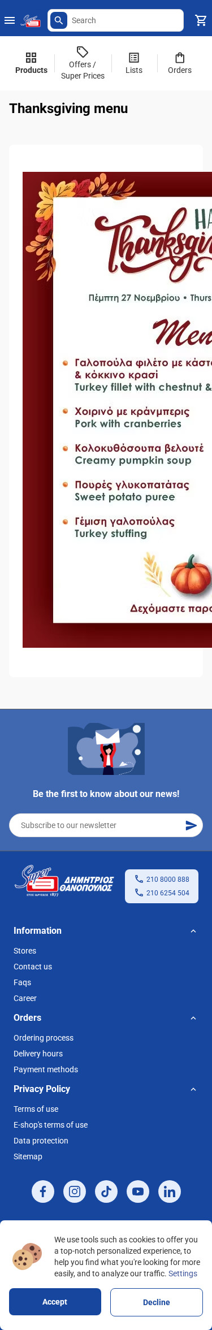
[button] (58, 20)
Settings (182, 1273)
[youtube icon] (138, 1191)
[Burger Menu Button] (10, 20)
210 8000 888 (167, 879)
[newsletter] (191, 825)
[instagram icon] (74, 1191)
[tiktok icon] (106, 1191)
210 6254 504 (167, 893)
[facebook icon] (43, 1191)
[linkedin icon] (169, 1191)
